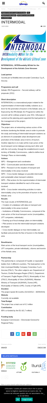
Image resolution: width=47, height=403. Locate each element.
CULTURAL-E (36, 372)
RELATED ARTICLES (10, 356)
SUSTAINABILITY (6, 18)
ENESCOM (42, 348)
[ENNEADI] (8, 365)
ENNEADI (4, 371)
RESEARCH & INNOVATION (26, 15)
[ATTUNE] (24, 366)
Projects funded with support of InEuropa (13, 12)
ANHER (4, 348)
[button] (43, 3)
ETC (28, 12)
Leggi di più (26, 399)
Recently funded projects (9, 15)
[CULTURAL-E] (39, 366)
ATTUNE (19, 372)
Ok (18, 399)
